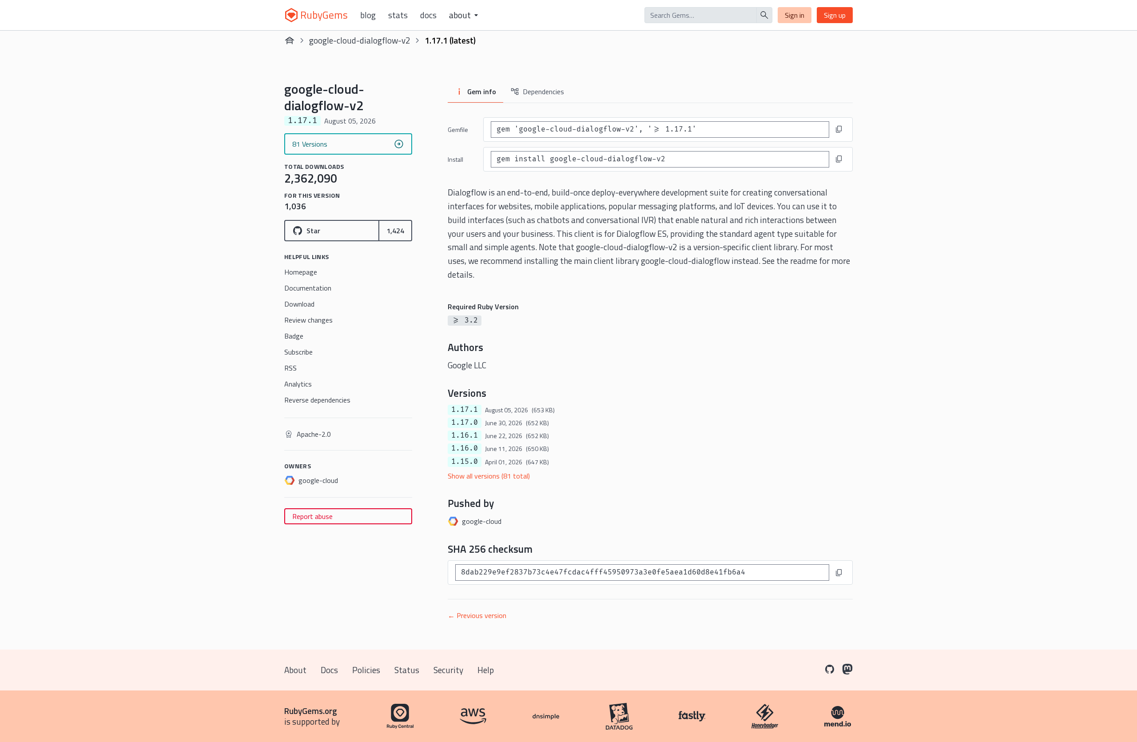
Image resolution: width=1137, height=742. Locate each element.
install (455, 159)
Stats (398, 15)
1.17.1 (464, 409)
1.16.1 (464, 435)
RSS (290, 368)
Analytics (298, 384)
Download (299, 304)
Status (406, 669)
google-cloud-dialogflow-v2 (359, 40)
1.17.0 (464, 422)
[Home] (289, 40)
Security (448, 669)
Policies (366, 669)
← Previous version (477, 615)
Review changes (308, 320)
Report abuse (312, 516)
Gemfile (458, 129)
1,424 (395, 230)
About (295, 669)
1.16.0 (464, 448)
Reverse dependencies (317, 400)
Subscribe (298, 352)
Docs (428, 15)
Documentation (307, 288)
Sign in (794, 15)
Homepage (300, 272)
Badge (293, 336)
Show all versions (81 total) (489, 476)
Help (485, 669)
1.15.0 (464, 461)
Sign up (835, 15)
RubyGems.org (310, 710)
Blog (368, 15)
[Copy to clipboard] (839, 129)
